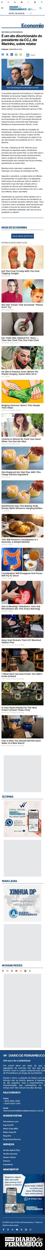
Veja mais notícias (22, 236)
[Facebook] (3, 2)
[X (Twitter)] (15, 2)
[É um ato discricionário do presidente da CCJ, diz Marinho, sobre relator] (3, 54)
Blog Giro (7, 1136)
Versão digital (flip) (11, 1150)
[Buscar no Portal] (40, 8)
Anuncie (6, 1161)
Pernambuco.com (10, 1121)
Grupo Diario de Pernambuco (21, 1222)
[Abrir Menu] (2, 8)
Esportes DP (8, 1125)
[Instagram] (8, 2)
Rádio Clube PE (9, 1132)
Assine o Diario (9, 1157)
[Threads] (28, 2)
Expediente (8, 1164)
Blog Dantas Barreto (12, 1139)
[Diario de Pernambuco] (22, 8)
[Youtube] (21, 2)
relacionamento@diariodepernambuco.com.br (23, 1111)
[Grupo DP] (23, 1242)
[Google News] (35, 2)
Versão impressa (10, 1154)
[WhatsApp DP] (41, 2)
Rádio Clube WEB (10, 1129)
